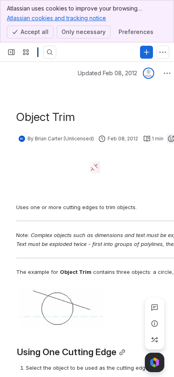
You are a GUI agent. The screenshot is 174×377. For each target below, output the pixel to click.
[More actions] (167, 73)
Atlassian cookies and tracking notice (56, 18)
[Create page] (154, 339)
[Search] (49, 52)
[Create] (146, 52)
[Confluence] (38, 52)
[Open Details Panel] (154, 323)
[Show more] (162, 52)
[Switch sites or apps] (25, 52)
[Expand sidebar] (11, 52)
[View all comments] (154, 307)
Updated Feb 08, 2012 (107, 73)
